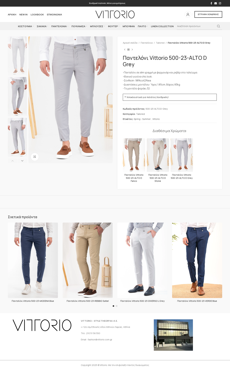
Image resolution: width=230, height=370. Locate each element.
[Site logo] (115, 14)
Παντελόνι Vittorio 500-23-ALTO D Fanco (133, 177)
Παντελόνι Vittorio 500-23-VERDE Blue (197, 300)
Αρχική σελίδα (130, 42)
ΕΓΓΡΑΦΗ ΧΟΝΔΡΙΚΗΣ (208, 14)
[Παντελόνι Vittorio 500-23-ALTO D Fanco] (134, 155)
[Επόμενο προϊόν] (132, 49)
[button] (12, 160)
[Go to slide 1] (113, 306)
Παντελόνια (147, 42)
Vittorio (156, 118)
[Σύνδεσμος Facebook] (211, 3)
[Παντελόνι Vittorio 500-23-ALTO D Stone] (158, 155)
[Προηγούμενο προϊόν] (125, 49)
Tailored (160, 42)
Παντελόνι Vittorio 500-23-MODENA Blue (33, 300)
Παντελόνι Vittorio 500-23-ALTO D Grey (182, 176)
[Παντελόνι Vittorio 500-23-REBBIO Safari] (88, 260)
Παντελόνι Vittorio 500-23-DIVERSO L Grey (142, 300)
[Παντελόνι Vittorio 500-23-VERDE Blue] (197, 260)
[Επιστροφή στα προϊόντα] (128, 49)
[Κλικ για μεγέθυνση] (35, 157)
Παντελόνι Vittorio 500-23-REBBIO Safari (88, 300)
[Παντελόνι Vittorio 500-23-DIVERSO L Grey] (142, 260)
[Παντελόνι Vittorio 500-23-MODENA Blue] (33, 260)
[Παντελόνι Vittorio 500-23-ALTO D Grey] (182, 155)
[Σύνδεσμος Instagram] (220, 3)
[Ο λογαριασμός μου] (188, 14)
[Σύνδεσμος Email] (215, 3)
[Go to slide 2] (116, 306)
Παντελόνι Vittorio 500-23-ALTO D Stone (157, 177)
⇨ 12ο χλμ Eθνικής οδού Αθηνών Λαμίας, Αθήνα (105, 326)
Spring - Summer (142, 118)
